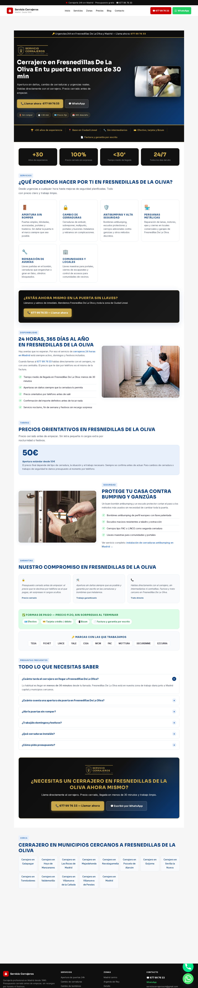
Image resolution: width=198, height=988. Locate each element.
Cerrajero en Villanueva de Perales (88, 880)
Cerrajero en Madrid (109, 878)
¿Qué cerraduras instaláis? (98, 734)
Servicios (78, 10)
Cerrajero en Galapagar (27, 861)
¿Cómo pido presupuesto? (98, 745)
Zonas (89, 10)
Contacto (119, 10)
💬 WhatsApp (77, 103)
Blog (109, 10)
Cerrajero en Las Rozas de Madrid (68, 863)
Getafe (107, 986)
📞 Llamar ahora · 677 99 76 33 (40, 103)
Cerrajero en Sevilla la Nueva (170, 863)
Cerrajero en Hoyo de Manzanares (48, 863)
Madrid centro (110, 977)
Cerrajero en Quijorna (149, 861)
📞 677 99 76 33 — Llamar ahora (47, 312)
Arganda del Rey (111, 981)
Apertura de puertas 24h (73, 977)
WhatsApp (151, 982)
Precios (99, 10)
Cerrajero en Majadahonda (89, 861)
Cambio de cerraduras (71, 981)
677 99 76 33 (138, 33)
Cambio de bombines (71, 986)
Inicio (67, 10)
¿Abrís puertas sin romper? (98, 711)
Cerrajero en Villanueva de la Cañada (69, 880)
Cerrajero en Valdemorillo (48, 878)
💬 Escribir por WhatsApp (126, 806)
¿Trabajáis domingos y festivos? (98, 722)
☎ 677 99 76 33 (124, 2)
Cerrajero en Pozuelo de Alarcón (129, 863)
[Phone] (188, 966)
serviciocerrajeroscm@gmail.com (162, 986)
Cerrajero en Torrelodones (28, 878)
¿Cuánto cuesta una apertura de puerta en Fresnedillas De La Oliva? (98, 700)
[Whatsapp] (188, 978)
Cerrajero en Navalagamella (110, 861)
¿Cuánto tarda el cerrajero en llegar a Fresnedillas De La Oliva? (99, 679)
